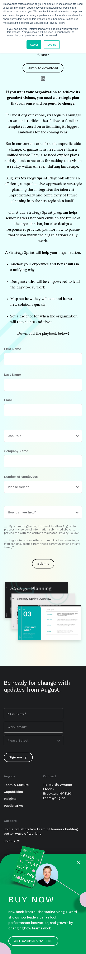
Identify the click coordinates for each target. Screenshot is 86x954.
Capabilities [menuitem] (13, 792)
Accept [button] (34, 44)
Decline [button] (51, 44)
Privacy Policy (68, 532)
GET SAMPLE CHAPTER (33, 941)
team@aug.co (54, 798)
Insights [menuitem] (10, 799)
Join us (10, 841)
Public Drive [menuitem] (13, 806)
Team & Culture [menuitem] (16, 785)
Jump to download (43, 68)
